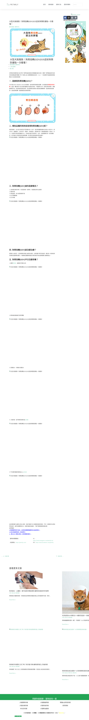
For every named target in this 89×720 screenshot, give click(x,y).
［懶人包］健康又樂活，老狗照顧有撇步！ (20, 534)
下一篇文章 (59, 556)
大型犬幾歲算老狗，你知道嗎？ (18, 532)
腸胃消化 (17, 27)
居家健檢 (65, 705)
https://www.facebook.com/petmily (45, 542)
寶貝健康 (11, 27)
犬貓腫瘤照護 (44, 702)
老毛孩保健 (23, 708)
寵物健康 (50, 4)
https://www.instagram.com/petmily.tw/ (43, 540)
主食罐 (26, 419)
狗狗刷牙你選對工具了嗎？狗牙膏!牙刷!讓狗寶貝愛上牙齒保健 (28, 664)
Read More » (12, 599)
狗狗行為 (70, 672)
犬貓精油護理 (44, 708)
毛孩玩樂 (65, 708)
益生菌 (25, 472)
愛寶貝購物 (67, 4)
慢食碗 (14, 263)
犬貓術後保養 (44, 705)
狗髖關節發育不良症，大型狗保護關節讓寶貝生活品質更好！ (25, 530)
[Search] (84, 4)
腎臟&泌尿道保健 (65, 702)
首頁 (44, 4)
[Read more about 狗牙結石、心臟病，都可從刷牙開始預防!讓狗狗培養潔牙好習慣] (34, 580)
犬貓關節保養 (24, 702)
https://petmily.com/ (21, 542)
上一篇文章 (5, 556)
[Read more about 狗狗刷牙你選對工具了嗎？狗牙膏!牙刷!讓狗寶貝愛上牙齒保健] (34, 646)
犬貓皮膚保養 (24, 705)
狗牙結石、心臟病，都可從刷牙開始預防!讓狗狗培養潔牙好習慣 (29, 591)
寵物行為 (58, 4)
